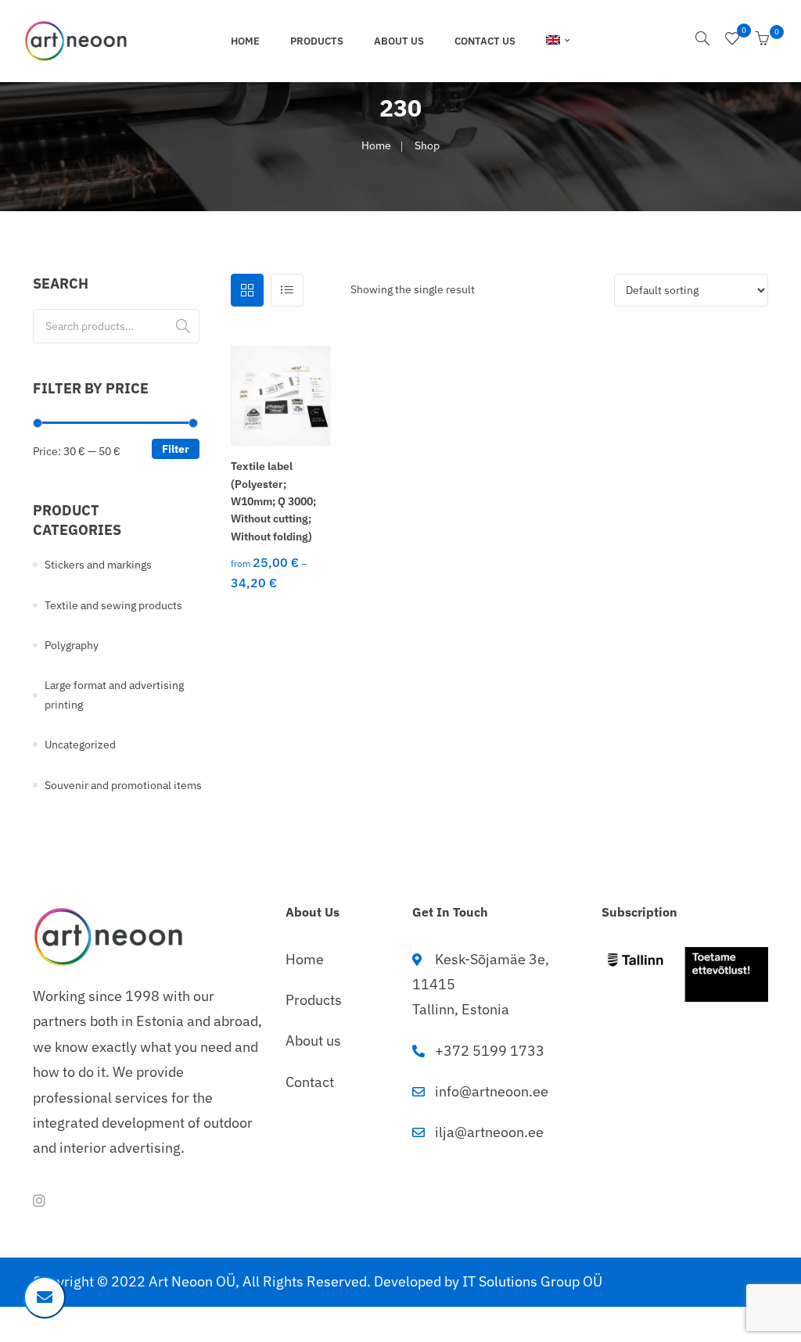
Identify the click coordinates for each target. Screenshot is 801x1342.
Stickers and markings (98, 565)
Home (245, 41)
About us (313, 1041)
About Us (399, 41)
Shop (427, 145)
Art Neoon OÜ (192, 1281)
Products (316, 41)
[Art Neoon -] (76, 40)
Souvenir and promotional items (123, 785)
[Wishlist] (732, 41)
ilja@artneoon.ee (489, 1132)
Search (183, 326)
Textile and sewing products (113, 605)
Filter (175, 449)
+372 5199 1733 (489, 1051)
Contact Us (484, 41)
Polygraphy (72, 645)
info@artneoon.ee (491, 1091)
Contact (310, 1082)
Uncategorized (80, 744)
